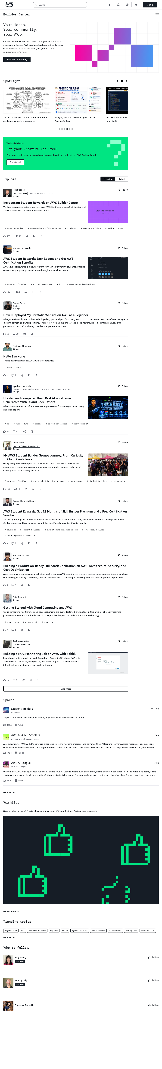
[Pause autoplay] (122, 81)
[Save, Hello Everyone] (29, 375)
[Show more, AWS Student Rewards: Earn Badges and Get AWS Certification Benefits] (40, 292)
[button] (109, 4)
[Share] (27, 236)
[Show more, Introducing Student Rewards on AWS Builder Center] (41, 236)
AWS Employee (20, 193)
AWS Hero (20, 961)
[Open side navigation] (157, 14)
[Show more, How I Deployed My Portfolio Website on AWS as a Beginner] (39, 334)
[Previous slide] (117, 81)
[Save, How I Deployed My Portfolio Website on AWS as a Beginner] (32, 334)
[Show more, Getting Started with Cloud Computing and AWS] (36, 630)
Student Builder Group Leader (26, 446)
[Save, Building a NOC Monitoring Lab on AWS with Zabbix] (30, 680)
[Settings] (127, 4)
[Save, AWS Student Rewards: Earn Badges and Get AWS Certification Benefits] (33, 292)
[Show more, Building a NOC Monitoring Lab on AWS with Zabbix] (38, 680)
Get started (15, 162)
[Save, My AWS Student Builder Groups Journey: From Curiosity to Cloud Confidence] (33, 489)
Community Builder (22, 644)
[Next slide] (126, 81)
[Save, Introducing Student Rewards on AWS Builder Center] (34, 236)
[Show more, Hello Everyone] (36, 375)
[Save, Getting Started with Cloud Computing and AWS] (29, 630)
